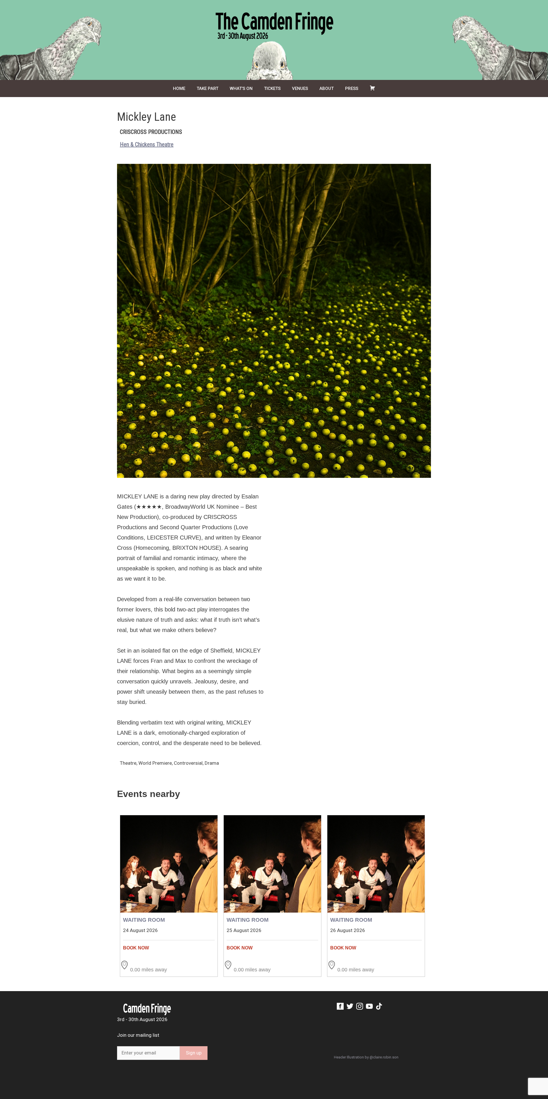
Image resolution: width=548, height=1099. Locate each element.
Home (179, 88)
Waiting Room (144, 920)
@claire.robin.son (384, 1057)
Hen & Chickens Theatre (147, 144)
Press (351, 88)
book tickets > (169, 948)
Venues (300, 88)
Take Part (207, 88)
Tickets (272, 88)
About (326, 88)
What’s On (241, 88)
